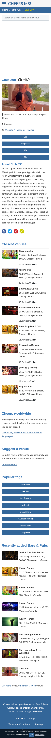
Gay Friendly (25, 498)
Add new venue (9, 464)
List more (6, 686)
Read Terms (39, 735)
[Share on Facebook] (4, 231)
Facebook (20, 130)
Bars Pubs (16, 10)
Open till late (25, 512)
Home (5, 10)
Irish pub (25, 505)
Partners (20, 718)
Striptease (25, 144)
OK (31, 735)
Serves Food (25, 526)
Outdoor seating (25, 519)
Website (9, 130)
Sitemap (39, 724)
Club (25, 137)
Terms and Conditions (19, 724)
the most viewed (27, 686)
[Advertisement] (25, 48)
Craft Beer (25, 485)
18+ (25, 151)
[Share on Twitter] (10, 231)
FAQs (32, 718)
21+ (25, 157)
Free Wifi (25, 492)
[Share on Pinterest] (16, 231)
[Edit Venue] (22, 231)
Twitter (30, 130)
